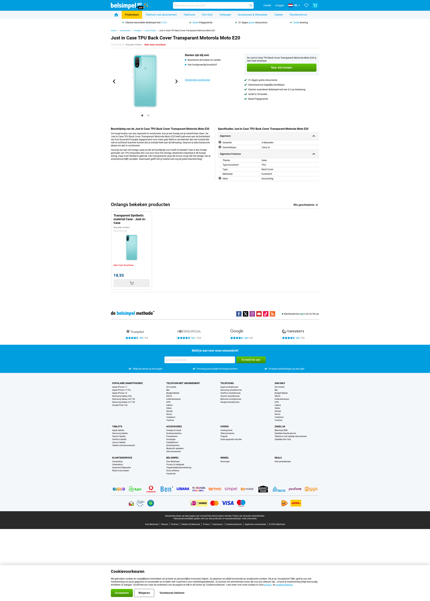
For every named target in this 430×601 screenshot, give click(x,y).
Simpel (169, 411)
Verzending (117, 461)
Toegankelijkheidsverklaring (178, 467)
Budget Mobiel (172, 393)
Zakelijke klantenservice (285, 433)
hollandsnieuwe (173, 399)
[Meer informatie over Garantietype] (220, 147)
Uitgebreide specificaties (197, 80)
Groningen (225, 461)
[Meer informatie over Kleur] (220, 178)
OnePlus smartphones (230, 393)
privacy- (268, 584)
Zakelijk (280, 426)
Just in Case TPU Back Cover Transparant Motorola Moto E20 (187, 30)
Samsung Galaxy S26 (122, 396)
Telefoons (189, 14)
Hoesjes (137, 30)
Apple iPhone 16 (119, 393)
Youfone (170, 420)
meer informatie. (249, 518)
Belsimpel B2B (281, 430)
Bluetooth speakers (175, 448)
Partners (175, 524)
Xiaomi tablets (118, 436)
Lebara (169, 405)
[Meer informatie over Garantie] (220, 142)
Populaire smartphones (127, 383)
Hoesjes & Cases (173, 430)
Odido (169, 408)
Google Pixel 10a (119, 405)
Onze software (172, 470)
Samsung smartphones (231, 390)
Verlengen (225, 14)
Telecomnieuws (227, 433)
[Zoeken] (251, 5)
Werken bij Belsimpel (190, 524)
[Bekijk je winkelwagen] (315, 5)
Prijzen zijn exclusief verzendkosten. (248, 516)
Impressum (217, 524)
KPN (168, 402)
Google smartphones (229, 402)
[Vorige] (114, 81)
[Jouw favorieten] (306, 5)
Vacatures (171, 473)
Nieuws (164, 524)
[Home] (116, 15)
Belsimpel (172, 457)
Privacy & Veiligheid (175, 464)
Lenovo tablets (118, 442)
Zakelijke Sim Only (283, 439)
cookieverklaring (284, 584)
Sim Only (207, 14)
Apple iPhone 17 (119, 387)
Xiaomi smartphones (230, 396)
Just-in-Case (150, 30)
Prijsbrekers (132, 14)
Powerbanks (172, 436)
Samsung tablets (120, 433)
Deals (278, 457)
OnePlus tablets (119, 439)
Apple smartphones (229, 387)
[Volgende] (176, 81)
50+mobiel (171, 387)
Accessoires (125, 30)
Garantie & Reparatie (121, 467)
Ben (168, 390)
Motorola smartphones (230, 399)
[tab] (142, 115)
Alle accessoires (173, 451)
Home (113, 30)
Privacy (206, 524)
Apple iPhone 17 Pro (121, 390)
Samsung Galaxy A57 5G (123, 399)
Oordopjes (171, 439)
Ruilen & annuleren (120, 470)
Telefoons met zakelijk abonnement (291, 436)
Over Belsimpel (173, 461)
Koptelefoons (172, 442)
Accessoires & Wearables (252, 14)
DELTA (169, 396)
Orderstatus (117, 464)
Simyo (169, 414)
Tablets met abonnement (123, 445)
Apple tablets (118, 430)
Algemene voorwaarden (255, 524)
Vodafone (170, 417)
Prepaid (223, 436)
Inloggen (279, 5)
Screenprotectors (174, 433)
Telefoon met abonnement (161, 14)
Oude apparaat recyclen (231, 439)
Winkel (224, 457)
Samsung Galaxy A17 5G (123, 402)
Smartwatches (172, 445)
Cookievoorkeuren (234, 524)
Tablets (278, 14)
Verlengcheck (226, 430)
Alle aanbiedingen (283, 461)
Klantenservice (298, 14)
